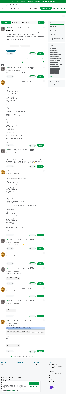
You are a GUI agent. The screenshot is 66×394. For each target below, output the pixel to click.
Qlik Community (4, 16)
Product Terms (52, 381)
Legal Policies (52, 371)
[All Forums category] (50, 85)
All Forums (12, 16)
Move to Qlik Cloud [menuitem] (34, 8)
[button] (44, 27)
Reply (40, 53)
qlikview (52, 60)
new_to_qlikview (22, 43)
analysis (51, 72)
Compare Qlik (20, 371)
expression (52, 64)
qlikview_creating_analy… (55, 58)
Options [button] (63, 16)
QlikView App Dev (25, 45)
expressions (52, 68)
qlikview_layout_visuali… (55, 54)
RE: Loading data (53, 26)
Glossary (19, 373)
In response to (14, 70)
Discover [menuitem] (25, 8)
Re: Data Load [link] (25, 16)
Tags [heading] (51, 45)
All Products (3, 364)
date (57, 64)
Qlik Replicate (4, 375)
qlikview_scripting (54, 52)
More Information (33, 386)
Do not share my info (54, 384)
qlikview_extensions (54, 70)
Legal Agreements (53, 379)
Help (54, 8)
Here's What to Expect (44, 12)
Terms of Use (52, 377)
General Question (15, 45)
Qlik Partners (20, 367)
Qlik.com (50, 5)
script (56, 60)
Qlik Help (63, 5)
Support (19, 377)
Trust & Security (36, 369)
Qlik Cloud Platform (5, 367)
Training (18, 375)
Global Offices (36, 379)
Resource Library (21, 364)
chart (60, 60)
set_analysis (56, 66)
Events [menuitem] (20, 8)
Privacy (34, 373)
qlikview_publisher (54, 62)
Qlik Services (56, 5)
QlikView (19, 16)
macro (58, 68)
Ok (33, 383)
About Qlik (35, 364)
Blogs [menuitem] (15, 8)
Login (27, 1)
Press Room (36, 367)
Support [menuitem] (10, 8)
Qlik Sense (3, 369)
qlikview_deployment (54, 56)
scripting (56, 72)
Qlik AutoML (3, 371)
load (60, 64)
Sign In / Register (61, 8)
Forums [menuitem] (4, 8)
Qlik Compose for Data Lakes (8, 377)
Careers (35, 375)
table (51, 66)
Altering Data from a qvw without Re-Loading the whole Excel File (57, 38)
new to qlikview (13, 43)
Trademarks (52, 375)
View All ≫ (52, 76)
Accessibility (36, 371)
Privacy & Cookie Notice (55, 373)
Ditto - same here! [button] (11, 50)
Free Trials (19, 369)
